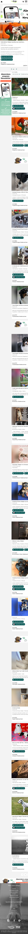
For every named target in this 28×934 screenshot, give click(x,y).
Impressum (14, 910)
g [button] (11, 69)
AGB (14, 908)
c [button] (1, 32)
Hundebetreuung (14, 890)
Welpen (14, 893)
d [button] (27, 32)
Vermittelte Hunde (14, 897)
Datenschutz (14, 912)
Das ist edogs (14, 905)
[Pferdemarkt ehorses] (11, 927)
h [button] (16, 69)
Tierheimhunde (14, 895)
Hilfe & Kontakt (14, 906)
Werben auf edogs (14, 913)
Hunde (14, 888)
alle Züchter (16, 74)
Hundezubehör (14, 892)
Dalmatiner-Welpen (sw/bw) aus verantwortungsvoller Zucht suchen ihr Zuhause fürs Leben (13, 42)
